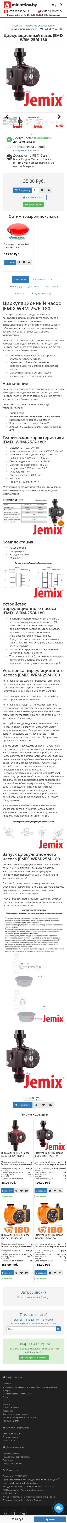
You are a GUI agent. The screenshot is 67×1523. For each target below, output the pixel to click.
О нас (5, 1397)
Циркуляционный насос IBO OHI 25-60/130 (49, 1236)
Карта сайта (9, 1440)
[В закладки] (42, 190)
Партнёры (8, 1460)
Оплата (19, 293)
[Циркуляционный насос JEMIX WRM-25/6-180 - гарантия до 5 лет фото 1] (13, 122)
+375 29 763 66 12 (18, 11)
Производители (11, 1453)
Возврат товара (10, 1437)
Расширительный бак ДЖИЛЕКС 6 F (16, 245)
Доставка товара (11, 1407)
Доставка (33, 286)
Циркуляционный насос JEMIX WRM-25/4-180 (49, 1154)
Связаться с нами (12, 1433)
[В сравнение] (49, 190)
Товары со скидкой (12, 1463)
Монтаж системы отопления (17, 1393)
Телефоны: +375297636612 (16, 1476)
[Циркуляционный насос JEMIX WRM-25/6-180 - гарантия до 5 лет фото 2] (33, 122)
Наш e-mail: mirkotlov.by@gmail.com (20, 1483)
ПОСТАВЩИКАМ (11, 1421)
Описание (20, 279)
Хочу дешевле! (33, 204)
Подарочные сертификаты (16, 1456)
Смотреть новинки (35, 1357)
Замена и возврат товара (15, 1414)
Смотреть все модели (26, 150)
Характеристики (42, 279)
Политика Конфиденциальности (19, 1417)
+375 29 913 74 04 (52, 11)
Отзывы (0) (15, 286)
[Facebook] (15, 1512)
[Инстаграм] (7, 1512)
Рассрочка (52, 286)
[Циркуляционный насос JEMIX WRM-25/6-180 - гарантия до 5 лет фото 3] (54, 122)
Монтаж (7, 1383)
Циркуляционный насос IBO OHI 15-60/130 (15, 1236)
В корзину (24, 190)
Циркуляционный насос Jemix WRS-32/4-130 (15, 1154)
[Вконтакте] (24, 1512)
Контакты (7, 1400)
